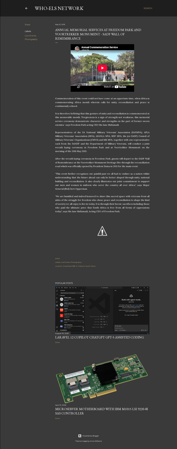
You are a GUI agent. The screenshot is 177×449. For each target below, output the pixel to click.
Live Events (30, 35)
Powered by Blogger (91, 436)
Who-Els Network (59, 8)
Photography (31, 39)
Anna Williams (96, 441)
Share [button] (27, 24)
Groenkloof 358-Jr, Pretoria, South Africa (79, 266)
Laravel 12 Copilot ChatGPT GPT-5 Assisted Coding (99, 337)
